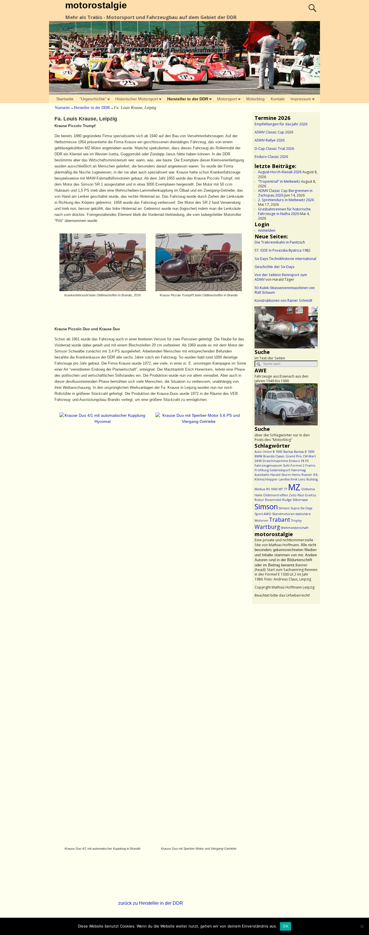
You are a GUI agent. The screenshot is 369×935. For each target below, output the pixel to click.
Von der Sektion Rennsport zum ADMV (281, 277)
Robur (259, 500)
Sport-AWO (263, 514)
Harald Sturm (280, 475)
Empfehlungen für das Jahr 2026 (281, 124)
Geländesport (280, 470)
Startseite (65, 99)
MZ (294, 487)
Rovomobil (273, 500)
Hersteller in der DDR (187, 99)
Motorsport (227, 99)
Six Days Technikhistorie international (285, 258)
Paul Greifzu (307, 495)
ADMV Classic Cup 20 (272, 132)
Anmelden (266, 230)
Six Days (306, 508)
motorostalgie (96, 5)
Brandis (268, 456)
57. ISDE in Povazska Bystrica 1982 (282, 250)
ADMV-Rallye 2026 (270, 140)
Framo (310, 465)
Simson (266, 506)
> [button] (310, 326)
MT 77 (282, 489)
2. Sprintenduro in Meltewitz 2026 (286, 199)
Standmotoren (283, 514)
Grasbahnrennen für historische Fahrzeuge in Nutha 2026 (284, 211)
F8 (302, 461)
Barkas (288, 452)
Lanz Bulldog (308, 479)
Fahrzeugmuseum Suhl (272, 465)
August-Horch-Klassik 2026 (280, 171)
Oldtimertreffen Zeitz (280, 495)
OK (285, 926)
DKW (258, 461)
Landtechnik (288, 479)
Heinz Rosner (302, 475)
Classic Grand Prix (288, 456)
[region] (286, 327)
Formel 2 (297, 465)
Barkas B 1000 (304, 452)
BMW (258, 456)
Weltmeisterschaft (294, 528)
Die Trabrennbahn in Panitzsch (280, 242)
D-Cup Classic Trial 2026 (274, 148)
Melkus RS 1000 (266, 489)
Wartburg (267, 527)
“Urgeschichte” (93, 99)
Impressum (301, 99)
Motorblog (255, 99)
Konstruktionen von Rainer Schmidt (283, 300)
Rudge (287, 500)
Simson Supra (289, 508)
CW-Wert (309, 456)
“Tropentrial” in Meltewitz (279, 181)
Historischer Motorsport (136, 99)
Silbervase (300, 500)
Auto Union (263, 452)
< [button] (261, 326)
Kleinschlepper (266, 479)
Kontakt (278, 99)
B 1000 (278, 452)
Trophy (296, 521)
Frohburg (262, 470)
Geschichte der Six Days (274, 266)
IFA (315, 475)
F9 (307, 461)
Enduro (294, 461)
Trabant (279, 519)
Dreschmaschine (275, 461)
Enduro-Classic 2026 (271, 156)
